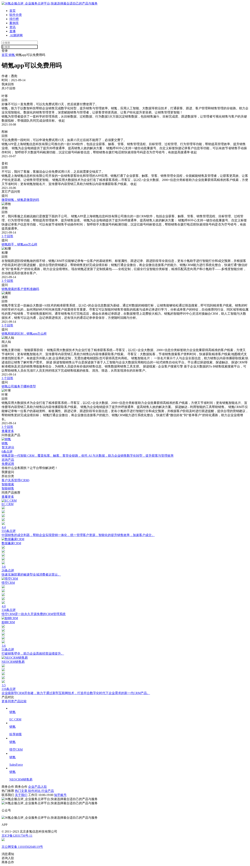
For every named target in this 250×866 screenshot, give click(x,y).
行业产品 (47, 790)
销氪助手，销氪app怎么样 (19, 244)
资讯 (12, 27)
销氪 (12, 55)
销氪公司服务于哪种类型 (19, 386)
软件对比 (34, 790)
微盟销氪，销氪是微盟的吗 (20, 199)
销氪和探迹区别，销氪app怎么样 (24, 333)
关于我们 (21, 795)
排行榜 (14, 19)
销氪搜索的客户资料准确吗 (20, 289)
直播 (12, 31)
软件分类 (15, 14)
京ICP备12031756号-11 (17, 835)
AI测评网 (16, 35)
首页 (12, 10)
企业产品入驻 (37, 786)
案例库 (14, 23)
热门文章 (21, 790)
